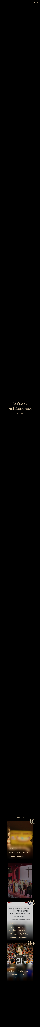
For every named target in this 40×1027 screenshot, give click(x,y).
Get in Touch (18, 413)
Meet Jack (18, 1021)
